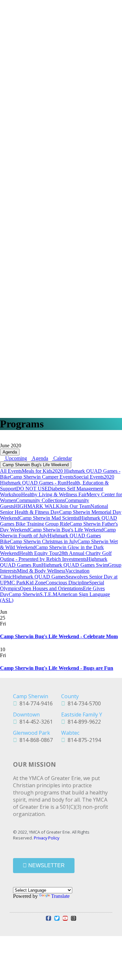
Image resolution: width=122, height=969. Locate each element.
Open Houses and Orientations (51, 588)
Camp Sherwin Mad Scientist (49, 518)
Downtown (26, 714)
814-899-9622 (83, 721)
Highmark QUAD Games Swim (74, 565)
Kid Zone (36, 582)
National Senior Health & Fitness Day (54, 509)
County (70, 696)
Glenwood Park (31, 732)
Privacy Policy (46, 838)
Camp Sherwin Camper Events (42, 477)
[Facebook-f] (48, 918)
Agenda (10, 452)
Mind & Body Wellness (41, 571)
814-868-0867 (35, 740)
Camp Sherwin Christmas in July (43, 541)
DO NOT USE (32, 488)
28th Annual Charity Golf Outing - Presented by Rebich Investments (56, 556)
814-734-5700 (83, 703)
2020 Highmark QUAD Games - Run (57, 479)
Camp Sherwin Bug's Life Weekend (36, 464)
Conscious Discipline (67, 582)
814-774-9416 (35, 703)
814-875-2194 (83, 740)
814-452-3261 (35, 721)
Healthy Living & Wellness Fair (54, 494)
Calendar (62, 458)
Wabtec (70, 732)
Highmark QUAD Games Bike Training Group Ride (58, 521)
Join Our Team (75, 506)
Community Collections (40, 500)
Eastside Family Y (81, 714)
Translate (60, 896)
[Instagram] (73, 918)
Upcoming (15, 458)
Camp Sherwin (24, 594)
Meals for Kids (37, 471)
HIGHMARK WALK (37, 506)
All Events (11, 471)
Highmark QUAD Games (39, 576)
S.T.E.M (48, 594)
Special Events (89, 477)
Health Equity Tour (39, 553)
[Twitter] (57, 918)
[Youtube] (65, 918)
